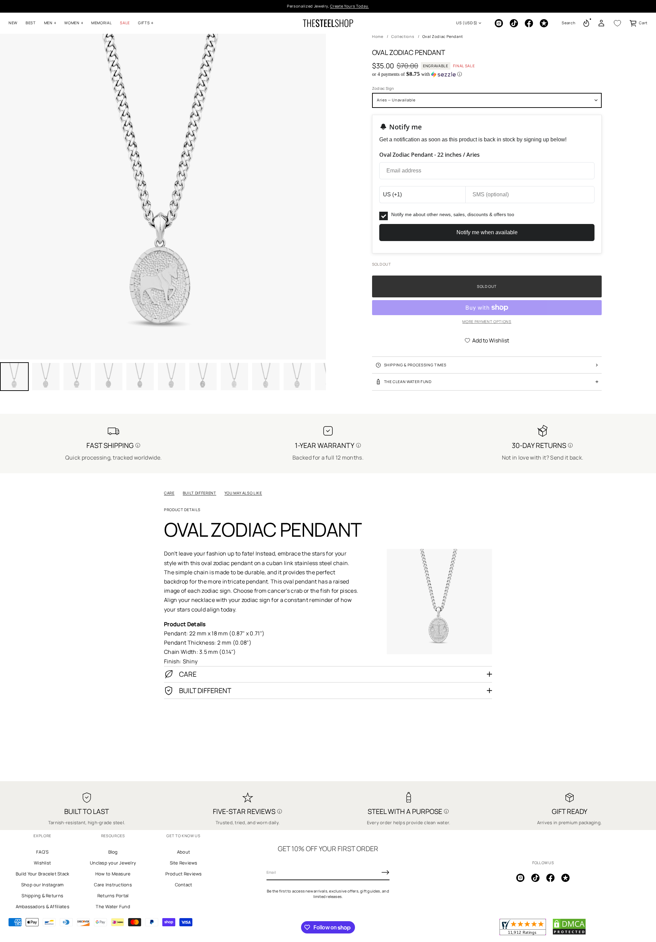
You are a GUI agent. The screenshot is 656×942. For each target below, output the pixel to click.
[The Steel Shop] (328, 23)
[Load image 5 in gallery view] (108, 376)
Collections (402, 36)
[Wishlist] (617, 23)
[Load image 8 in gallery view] (203, 376)
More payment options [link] (486, 321)
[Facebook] (528, 23)
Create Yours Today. (349, 6)
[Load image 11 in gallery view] (297, 376)
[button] (568, 23)
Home (377, 36)
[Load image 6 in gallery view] (140, 376)
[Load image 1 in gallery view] (14, 376)
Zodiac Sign (383, 88)
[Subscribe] (385, 872)
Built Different (199, 492)
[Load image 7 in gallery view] (171, 376)
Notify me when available (487, 232)
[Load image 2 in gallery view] (45, 376)
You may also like (243, 492)
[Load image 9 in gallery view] (234, 376)
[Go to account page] (601, 23)
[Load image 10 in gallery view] (265, 376)
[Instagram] (498, 23)
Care (169, 492)
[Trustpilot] (543, 23)
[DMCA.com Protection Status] (569, 933)
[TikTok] (513, 23)
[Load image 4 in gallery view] (77, 376)
